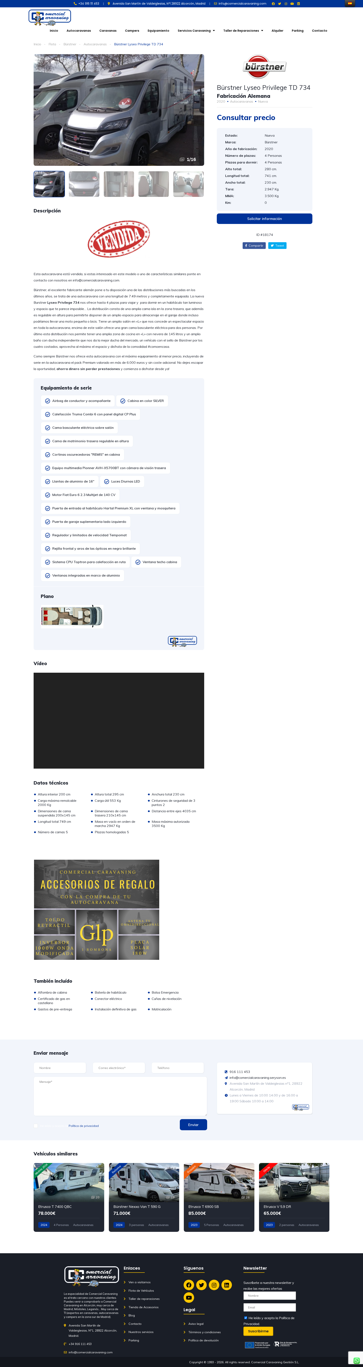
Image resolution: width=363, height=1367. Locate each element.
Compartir (255, 245)
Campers (132, 31)
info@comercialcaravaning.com (96, 280)
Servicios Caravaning (194, 31)
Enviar (193, 1124)
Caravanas (108, 31)
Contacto (319, 31)
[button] (264, 218)
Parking (298, 31)
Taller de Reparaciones (241, 31)
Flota (52, 44)
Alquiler (277, 31)
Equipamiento (158, 31)
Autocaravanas (79, 31)
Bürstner (69, 44)
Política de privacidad (84, 1126)
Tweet (279, 245)
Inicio (54, 31)
